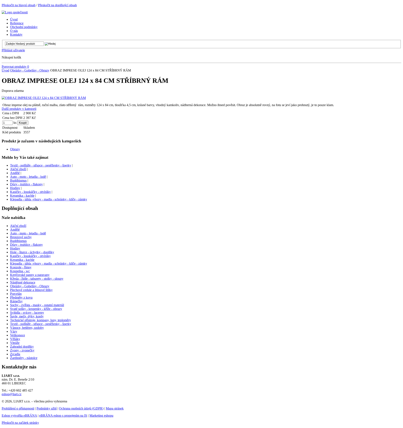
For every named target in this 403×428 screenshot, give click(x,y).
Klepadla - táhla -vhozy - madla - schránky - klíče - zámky (48, 199)
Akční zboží (18, 169)
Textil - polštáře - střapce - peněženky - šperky (40, 165)
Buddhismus (18, 180)
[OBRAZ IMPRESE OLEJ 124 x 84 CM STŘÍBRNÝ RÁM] (44, 98)
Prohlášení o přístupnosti (18, 408)
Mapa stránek (115, 408)
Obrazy (15, 149)
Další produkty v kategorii (19, 109)
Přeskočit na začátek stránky (20, 422)
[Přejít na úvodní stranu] (15, 12)
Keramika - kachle (22, 195)
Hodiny (15, 188)
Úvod (5, 70)
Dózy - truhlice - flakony (26, 184)
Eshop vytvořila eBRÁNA (19, 415)
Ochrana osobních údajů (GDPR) (81, 408)
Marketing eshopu (101, 415)
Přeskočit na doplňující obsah (57, 5)
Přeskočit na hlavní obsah (18, 5)
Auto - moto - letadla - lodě (28, 176)
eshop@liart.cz (11, 394)
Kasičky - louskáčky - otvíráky (30, 192)
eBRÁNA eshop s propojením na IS (63, 415)
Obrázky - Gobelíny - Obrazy (29, 70)
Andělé (15, 173)
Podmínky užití (47, 408)
